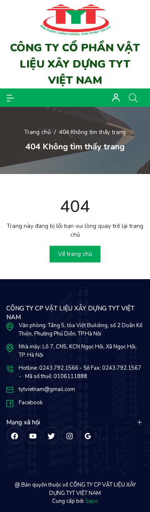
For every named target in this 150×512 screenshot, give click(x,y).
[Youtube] (33, 435)
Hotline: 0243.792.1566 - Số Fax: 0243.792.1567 (80, 368)
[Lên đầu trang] (137, 473)
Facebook (30, 402)
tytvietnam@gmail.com (47, 389)
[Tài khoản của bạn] (10, 98)
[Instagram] (69, 435)
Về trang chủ (75, 254)
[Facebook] (14, 435)
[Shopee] (51, 435)
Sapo (91, 501)
